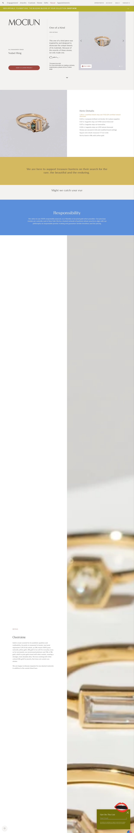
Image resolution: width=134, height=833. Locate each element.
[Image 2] (120, 66)
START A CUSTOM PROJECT (24, 68)
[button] (3, 3)
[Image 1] (119, 66)
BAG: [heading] (117, 3)
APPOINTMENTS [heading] (99, 3)
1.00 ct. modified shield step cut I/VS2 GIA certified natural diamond (100, 115)
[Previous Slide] (81, 40)
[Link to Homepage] (24, 22)
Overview (19, 637)
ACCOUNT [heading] (109, 3)
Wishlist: (126, 3)
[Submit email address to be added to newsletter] (126, 818)
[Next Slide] (123, 40)
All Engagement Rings (16, 49)
